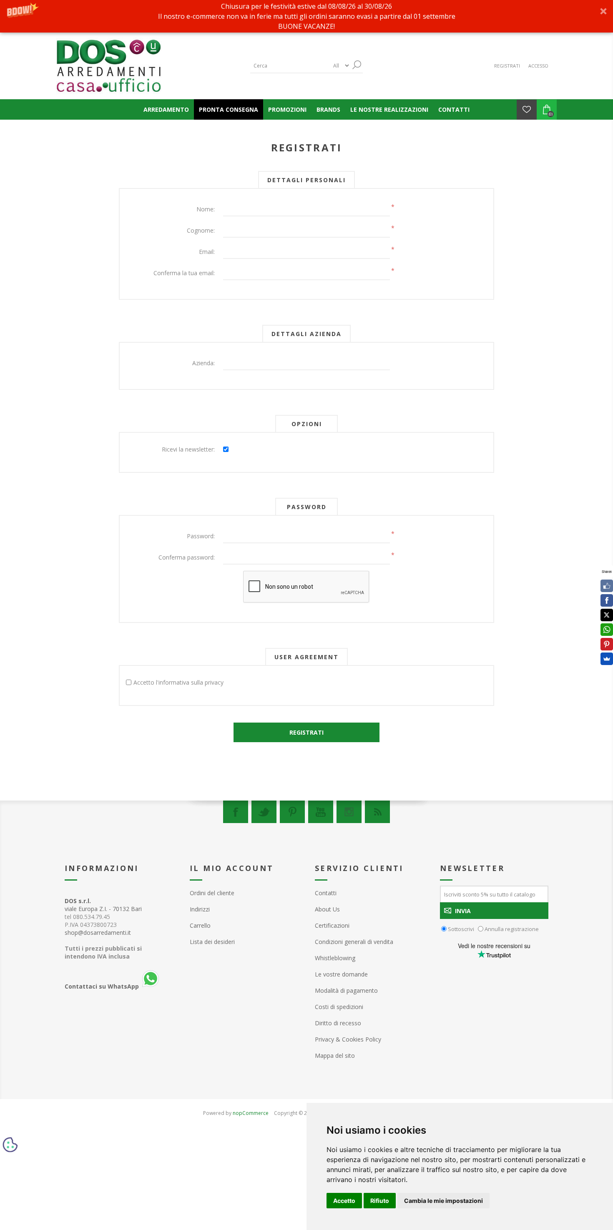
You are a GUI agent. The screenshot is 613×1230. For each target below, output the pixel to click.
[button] (306, 16)
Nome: (205, 209)
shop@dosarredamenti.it (98, 932)
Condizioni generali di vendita (354, 942)
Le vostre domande (341, 974)
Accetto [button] (344, 1200)
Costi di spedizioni (339, 1007)
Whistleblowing (335, 958)
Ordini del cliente (212, 893)
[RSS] (377, 812)
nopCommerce (251, 1113)
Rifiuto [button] (379, 1200)
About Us (327, 909)
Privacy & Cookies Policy (348, 1039)
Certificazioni (332, 925)
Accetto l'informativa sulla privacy (178, 682)
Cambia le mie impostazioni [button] (443, 1200)
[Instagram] (349, 812)
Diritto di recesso (338, 1023)
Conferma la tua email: (184, 273)
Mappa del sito (335, 1055)
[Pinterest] (292, 812)
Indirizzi (200, 909)
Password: (201, 536)
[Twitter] (263, 812)
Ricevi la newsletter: (188, 449)
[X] (606, 615)
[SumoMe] (606, 659)
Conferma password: (186, 557)
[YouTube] (320, 812)
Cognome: (201, 230)
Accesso (538, 66)
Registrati (507, 66)
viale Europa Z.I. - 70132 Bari (103, 905)
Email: (207, 252)
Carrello (200, 925)
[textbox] (289, 66)
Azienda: (203, 363)
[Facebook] (235, 812)
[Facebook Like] (606, 586)
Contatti (326, 893)
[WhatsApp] (606, 629)
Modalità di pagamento (346, 990)
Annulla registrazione (512, 929)
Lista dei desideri (212, 942)
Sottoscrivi (461, 929)
